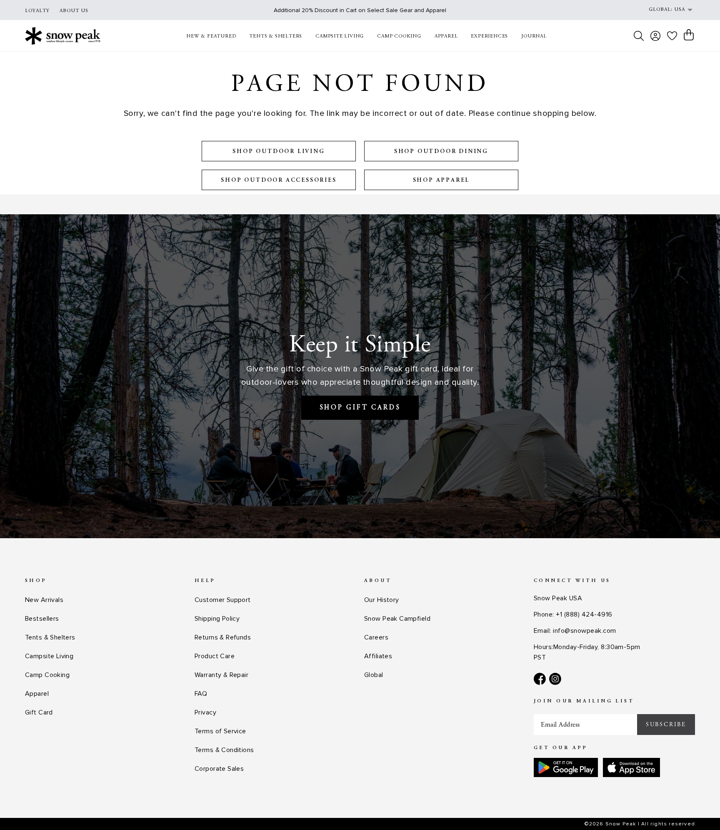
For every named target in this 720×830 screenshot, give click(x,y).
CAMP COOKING (399, 36)
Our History (381, 600)
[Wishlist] (672, 35)
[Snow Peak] (62, 36)
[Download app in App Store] (631, 767)
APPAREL (446, 36)
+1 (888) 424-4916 (584, 614)
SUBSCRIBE (666, 724)
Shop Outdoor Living (278, 152)
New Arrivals (44, 600)
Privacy (205, 712)
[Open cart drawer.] (688, 35)
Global (373, 675)
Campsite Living (49, 656)
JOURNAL (534, 36)
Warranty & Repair (221, 675)
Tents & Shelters (50, 637)
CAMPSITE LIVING (339, 36)
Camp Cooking (47, 675)
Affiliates (378, 656)
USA (679, 9)
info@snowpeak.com (584, 631)
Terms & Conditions (224, 750)
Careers (376, 637)
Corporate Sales (219, 769)
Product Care (215, 656)
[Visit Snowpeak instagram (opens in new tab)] (555, 679)
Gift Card (39, 712)
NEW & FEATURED (211, 36)
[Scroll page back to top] (697, 807)
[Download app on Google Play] (566, 767)
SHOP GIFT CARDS (360, 407)
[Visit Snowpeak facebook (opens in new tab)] (540, 679)
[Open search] (638, 36)
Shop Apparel (441, 180)
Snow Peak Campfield (397, 618)
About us (74, 10)
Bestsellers (42, 618)
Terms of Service (220, 731)
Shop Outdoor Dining (441, 152)
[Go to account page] (655, 36)
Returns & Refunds (223, 637)
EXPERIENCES (489, 36)
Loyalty (37, 10)
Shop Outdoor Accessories (278, 180)
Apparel (37, 694)
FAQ (201, 694)
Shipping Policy (217, 618)
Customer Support (223, 600)
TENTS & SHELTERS (275, 36)
